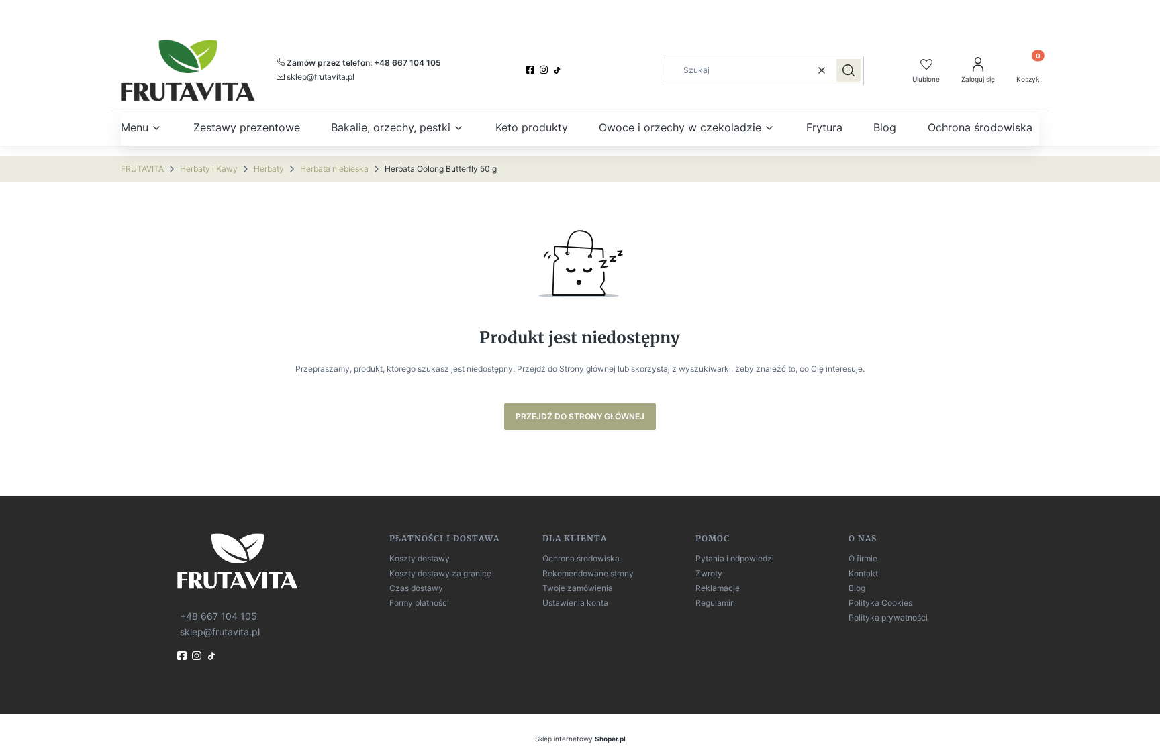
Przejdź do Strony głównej (580, 416)
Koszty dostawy (419, 558)
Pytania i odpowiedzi (734, 558)
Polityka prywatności (888, 617)
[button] (848, 70)
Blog (857, 588)
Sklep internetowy (580, 739)
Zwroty (708, 573)
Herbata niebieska (334, 169)
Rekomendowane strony (588, 573)
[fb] (183, 656)
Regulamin (715, 603)
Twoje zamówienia (577, 588)
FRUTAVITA (142, 169)
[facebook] (531, 69)
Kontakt (863, 573)
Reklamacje (717, 588)
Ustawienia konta (575, 603)
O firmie (863, 558)
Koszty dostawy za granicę (440, 573)
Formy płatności (419, 603)
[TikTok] (558, 70)
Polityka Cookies (880, 603)
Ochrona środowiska (581, 558)
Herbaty (269, 169)
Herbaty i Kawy (209, 169)
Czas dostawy (416, 588)
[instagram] (545, 69)
